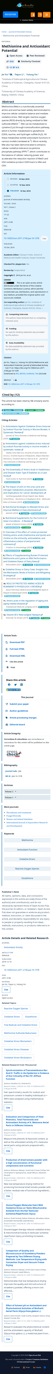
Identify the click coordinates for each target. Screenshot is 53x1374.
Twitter (28, 1367)
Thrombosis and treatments (18, 812)
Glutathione (31, 1016)
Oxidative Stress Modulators (18, 1057)
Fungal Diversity (13, 816)
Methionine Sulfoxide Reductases (20, 1033)
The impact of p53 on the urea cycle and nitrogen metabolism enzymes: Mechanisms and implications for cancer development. (24, 489)
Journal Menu (26, 20)
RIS (17, 373)
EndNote (30, 373)
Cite (6, 989)
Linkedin (38, 1367)
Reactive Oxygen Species (16, 1008)
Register (10, 14)
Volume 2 (9, 791)
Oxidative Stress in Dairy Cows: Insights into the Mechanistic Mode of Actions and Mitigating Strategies (26, 572)
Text (37, 373)
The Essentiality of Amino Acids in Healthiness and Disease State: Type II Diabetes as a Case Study (26, 472)
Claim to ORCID (14, 690)
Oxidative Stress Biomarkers (18, 1041)
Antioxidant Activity (13, 947)
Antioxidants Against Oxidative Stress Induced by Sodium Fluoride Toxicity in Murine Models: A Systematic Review (26, 429)
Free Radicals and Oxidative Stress (20, 1024)
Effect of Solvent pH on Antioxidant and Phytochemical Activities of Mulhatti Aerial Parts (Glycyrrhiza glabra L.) (26, 1308)
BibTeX (22, 373)
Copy (44, 238)
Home (4, 32)
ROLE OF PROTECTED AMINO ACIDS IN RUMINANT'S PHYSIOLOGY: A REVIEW (23, 585)
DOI (12, 61)
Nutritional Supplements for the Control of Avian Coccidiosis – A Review (25, 520)
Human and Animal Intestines (19, 819)
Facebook (17, 1367)
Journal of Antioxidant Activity (20, 32)
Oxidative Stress (12, 1016)
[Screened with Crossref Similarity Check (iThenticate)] (13, 753)
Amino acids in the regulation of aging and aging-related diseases (25, 602)
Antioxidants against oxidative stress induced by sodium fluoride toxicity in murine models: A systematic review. (26, 446)
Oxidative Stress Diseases (16, 1049)
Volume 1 (9, 797)
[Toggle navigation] (46, 15)
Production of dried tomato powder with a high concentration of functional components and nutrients (26, 1162)
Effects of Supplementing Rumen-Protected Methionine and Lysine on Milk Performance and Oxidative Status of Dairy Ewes (25, 558)
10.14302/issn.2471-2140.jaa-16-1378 (21, 238)
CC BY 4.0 (14, 67)
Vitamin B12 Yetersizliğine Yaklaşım (24, 614)
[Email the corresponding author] (11, 74)
